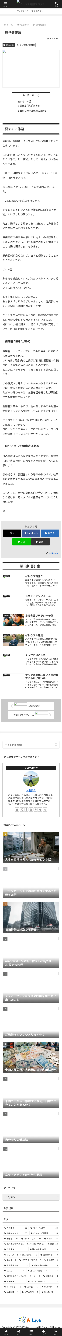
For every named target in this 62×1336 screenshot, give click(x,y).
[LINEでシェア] (10, 1014)
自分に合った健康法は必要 (33, 110)
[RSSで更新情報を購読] (45, 809)
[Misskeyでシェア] (51, 996)
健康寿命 (10, 44)
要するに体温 (24, 101)
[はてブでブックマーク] (51, 1005)
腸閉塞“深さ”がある (30, 105)
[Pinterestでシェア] (24, 1014)
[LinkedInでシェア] (38, 1014)
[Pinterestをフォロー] (36, 809)
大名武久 (31, 790)
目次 (27, 95)
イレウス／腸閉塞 (27, 44)
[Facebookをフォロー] (26, 809)
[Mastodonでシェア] (24, 996)
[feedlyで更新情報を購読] (40, 809)
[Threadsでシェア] (24, 1005)
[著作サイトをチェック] (17, 809)
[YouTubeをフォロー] (31, 809)
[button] (40, 541)
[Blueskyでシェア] (38, 996)
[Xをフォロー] (22, 809)
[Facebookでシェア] (10, 1005)
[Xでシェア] (10, 996)
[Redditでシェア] (38, 1005)
